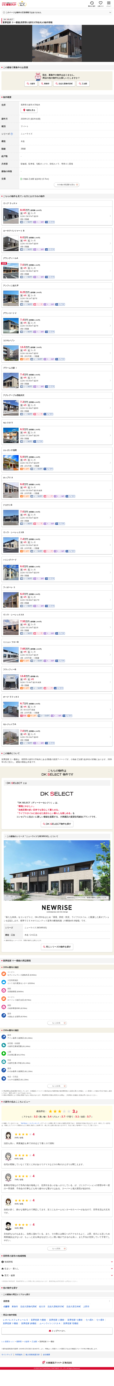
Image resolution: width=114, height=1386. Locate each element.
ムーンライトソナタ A (49, 1323)
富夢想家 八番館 (56, 1320)
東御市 (46, 84)
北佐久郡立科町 (73, 1306)
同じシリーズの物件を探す (58, 947)
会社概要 (46, 1355)
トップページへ (58, 1331)
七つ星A (89, 1320)
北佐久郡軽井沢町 (56, 1306)
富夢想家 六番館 (38, 1320)
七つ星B (100, 1320)
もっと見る (56, 1248)
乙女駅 (84, 84)
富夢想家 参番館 (28, 1323)
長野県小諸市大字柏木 (30, 105)
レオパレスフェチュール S (15, 1320)
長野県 (6, 1301)
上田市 (86, 1306)
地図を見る (30, 110)
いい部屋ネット (7, 1342)
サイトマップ (6, 1355)
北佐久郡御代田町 (65, 84)
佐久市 (42, 1306)
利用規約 (18, 1355)
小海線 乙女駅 (28, 179)
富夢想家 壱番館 (70, 1323)
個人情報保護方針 (33, 1355)
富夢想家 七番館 (75, 1320)
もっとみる (56, 1023)
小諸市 (32, 84)
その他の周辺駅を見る (66, 185)
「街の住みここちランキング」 (30, 1123)
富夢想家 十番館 (10, 1323)
